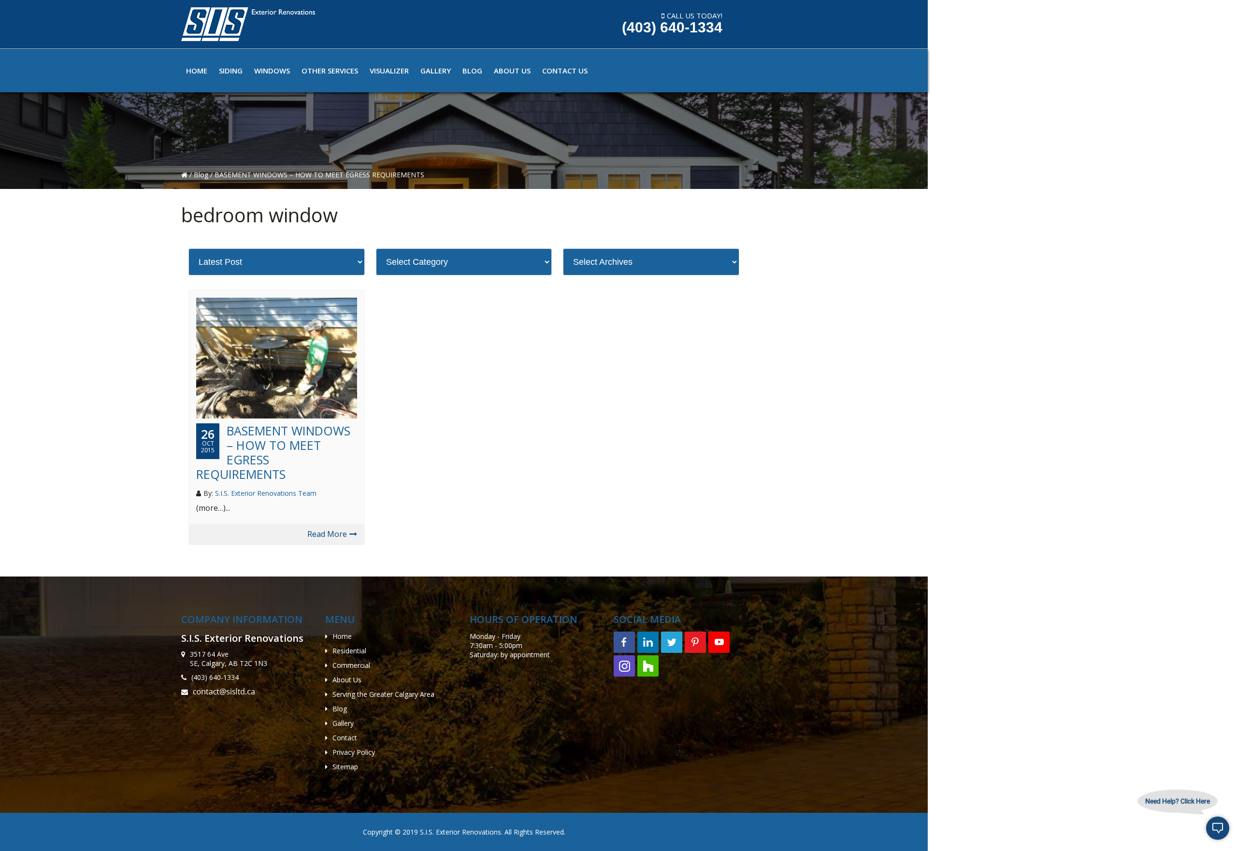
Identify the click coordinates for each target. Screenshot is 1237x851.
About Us (346, 679)
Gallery (343, 723)
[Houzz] (648, 666)
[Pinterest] (695, 642)
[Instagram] (624, 666)
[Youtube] (719, 642)
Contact (344, 737)
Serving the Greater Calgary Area (383, 694)
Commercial (351, 665)
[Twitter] (671, 642)
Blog (202, 174)
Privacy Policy (353, 752)
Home (342, 636)
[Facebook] (624, 642)
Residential (349, 650)
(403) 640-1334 (672, 27)
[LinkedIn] (648, 642)
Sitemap (345, 766)
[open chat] (1217, 831)
